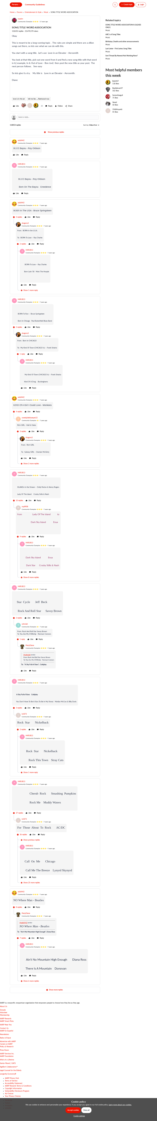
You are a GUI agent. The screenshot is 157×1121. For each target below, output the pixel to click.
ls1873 (24, 714)
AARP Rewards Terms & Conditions (18, 1086)
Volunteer (3, 1012)
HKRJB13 (21, 164)
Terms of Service (11, 1081)
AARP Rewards (5, 1019)
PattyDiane (30, 645)
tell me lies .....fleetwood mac (38, 99)
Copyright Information (13, 1088)
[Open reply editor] (55, 117)
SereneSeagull (117, 95)
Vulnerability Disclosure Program (17, 1091)
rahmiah (25, 624)
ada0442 (21, 140)
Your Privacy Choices (13, 1096)
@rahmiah (27, 655)
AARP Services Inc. (7, 1054)
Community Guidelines (35, 5)
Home (12, 12)
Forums (19, 12)
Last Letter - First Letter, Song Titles (118, 49)
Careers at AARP (6, 1044)
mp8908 (25, 507)
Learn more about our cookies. (120, 1105)
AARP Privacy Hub (12, 1078)
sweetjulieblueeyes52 (30, 418)
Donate (3, 1010)
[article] (55, 148)
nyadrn (20, 19)
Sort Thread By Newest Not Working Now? (121, 56)
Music (46, 12)
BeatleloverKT (117, 88)
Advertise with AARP (8, 1041)
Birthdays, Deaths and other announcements (122, 41)
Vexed (114, 102)
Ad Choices (9, 1094)
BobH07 (115, 81)
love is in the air (19, 99)
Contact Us (4, 1028)
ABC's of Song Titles (112, 34)
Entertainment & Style (33, 12)
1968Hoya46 (117, 109)
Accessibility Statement (13, 1083)
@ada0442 (23, 923)
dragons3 (25, 223)
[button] (127, 4)
